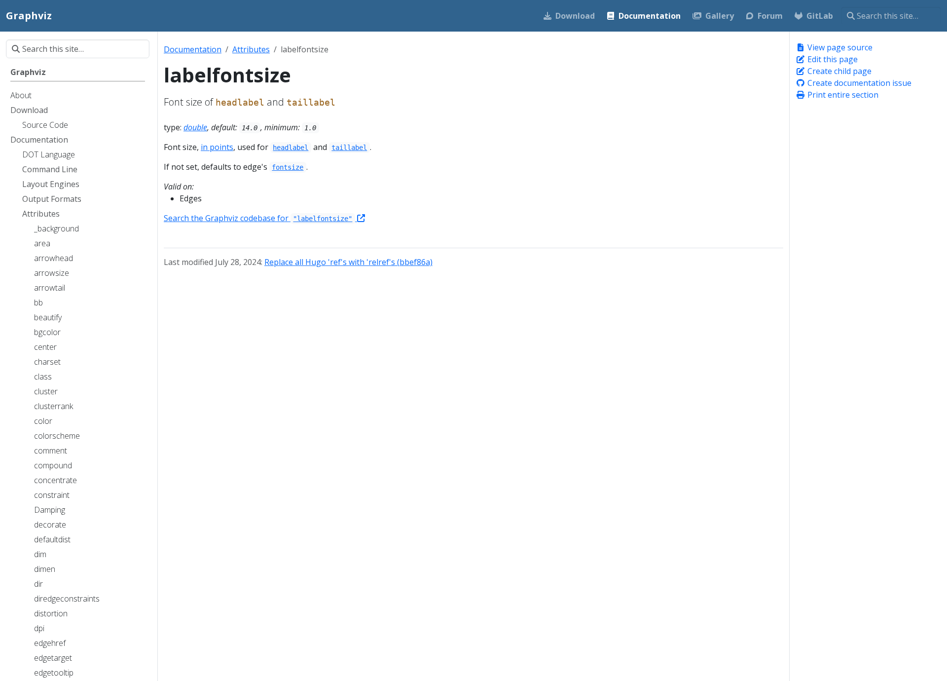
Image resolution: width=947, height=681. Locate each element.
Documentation (192, 49)
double (195, 127)
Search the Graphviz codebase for (258, 218)
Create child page (838, 71)
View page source (839, 47)
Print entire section (841, 94)
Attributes (251, 49)
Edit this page (831, 59)
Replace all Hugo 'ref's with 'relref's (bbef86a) (348, 262)
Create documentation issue (858, 82)
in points (217, 147)
